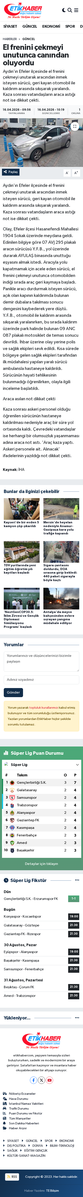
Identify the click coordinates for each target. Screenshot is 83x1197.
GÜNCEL (29, 27)
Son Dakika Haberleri (24, 1123)
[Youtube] (49, 1080)
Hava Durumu (18, 1098)
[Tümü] (77, 1018)
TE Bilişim (52, 1190)
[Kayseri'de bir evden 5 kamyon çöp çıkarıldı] (22, 509)
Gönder (13, 692)
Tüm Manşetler (20, 1118)
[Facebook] (33, 1080)
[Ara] (70, 10)
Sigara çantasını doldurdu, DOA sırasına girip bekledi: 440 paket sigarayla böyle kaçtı (60, 573)
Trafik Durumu (19, 1108)
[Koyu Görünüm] (64, 10)
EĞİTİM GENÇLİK (35, 1150)
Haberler (10, 39)
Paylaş (13, 172)
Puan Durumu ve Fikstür (25, 1113)
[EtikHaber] (23, 10)
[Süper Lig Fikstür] (77, 880)
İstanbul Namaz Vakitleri (26, 1103)
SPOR (70, 27)
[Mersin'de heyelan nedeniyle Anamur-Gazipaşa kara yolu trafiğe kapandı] (61, 509)
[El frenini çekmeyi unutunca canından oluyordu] (41, 142)
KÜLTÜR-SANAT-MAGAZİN (26, 1155)
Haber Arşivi (18, 1128)
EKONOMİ (51, 27)
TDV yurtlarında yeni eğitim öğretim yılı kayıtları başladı (20, 569)
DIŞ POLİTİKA (16, 1145)
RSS (14, 1176)
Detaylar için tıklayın (41, 864)
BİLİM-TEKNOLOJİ (62, 1145)
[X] (41, 1080)
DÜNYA (38, 1145)
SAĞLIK (12, 1150)
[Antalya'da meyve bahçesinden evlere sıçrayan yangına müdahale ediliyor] (61, 598)
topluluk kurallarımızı (44, 707)
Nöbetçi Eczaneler (22, 1093)
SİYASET (10, 27)
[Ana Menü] (76, 10)
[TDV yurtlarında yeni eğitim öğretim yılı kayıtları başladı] (22, 552)
